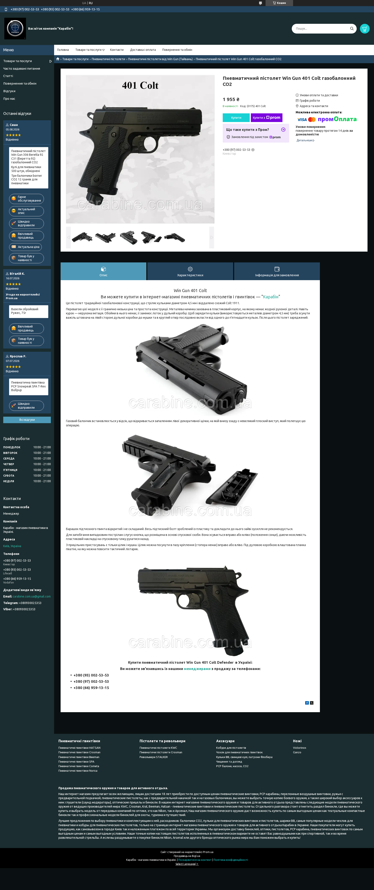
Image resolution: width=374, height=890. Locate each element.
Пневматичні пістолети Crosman (161, 752)
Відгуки (9, 91)
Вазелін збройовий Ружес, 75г (24, 311)
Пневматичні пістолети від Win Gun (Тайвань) (160, 59)
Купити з (259, 117)
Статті (8, 76)
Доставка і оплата (143, 49)
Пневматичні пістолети (108, 59)
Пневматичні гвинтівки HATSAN (79, 747)
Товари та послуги (88, 49)
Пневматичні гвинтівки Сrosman (79, 752)
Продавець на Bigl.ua (187, 856)
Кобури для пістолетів (231, 747)
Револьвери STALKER (154, 756)
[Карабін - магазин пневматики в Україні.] (15, 28)
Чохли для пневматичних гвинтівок (239, 752)
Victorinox (299, 747)
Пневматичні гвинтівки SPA (76, 761)
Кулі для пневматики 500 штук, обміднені (26, 169)
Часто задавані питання (21, 68)
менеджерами (197, 669)
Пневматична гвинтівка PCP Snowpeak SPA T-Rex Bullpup (28, 386)
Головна (63, 49)
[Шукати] (352, 29)
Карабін (271, 296)
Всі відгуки (27, 419)
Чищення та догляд (229, 761)
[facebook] (307, 703)
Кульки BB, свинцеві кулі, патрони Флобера (244, 756)
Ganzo (297, 752)
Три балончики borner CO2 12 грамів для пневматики (26, 179)
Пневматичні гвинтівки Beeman (78, 756)
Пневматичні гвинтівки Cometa (78, 766)
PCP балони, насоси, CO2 (232, 766)
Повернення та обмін (177, 49)
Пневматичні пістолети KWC (158, 747)
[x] (311, 703)
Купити (236, 117)
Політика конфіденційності (231, 859)
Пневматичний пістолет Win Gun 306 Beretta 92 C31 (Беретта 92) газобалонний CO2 (28, 156)
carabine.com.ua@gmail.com (32, 596)
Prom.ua (208, 852)
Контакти (117, 49)
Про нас (9, 98)
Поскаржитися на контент (195, 859)
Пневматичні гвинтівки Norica (77, 770)
